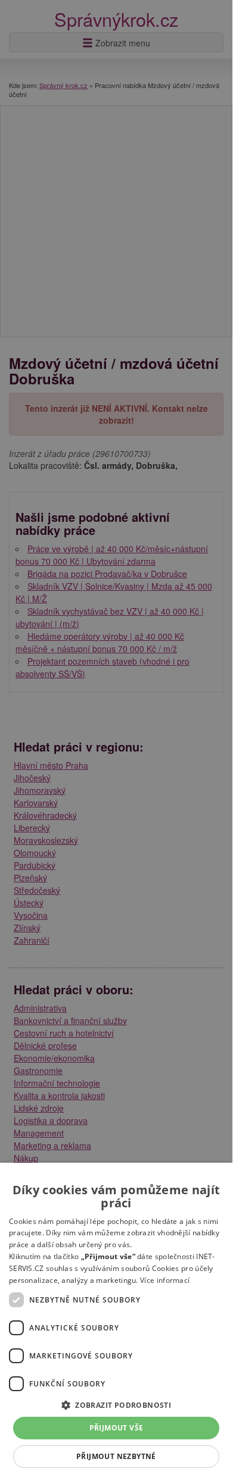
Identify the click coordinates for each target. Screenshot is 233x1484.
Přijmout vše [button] (116, 1428)
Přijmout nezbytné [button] (116, 1456)
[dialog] (116, 1321)
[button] (116, 1404)
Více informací (164, 1280)
